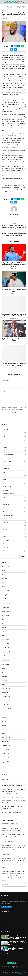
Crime (14, 451)
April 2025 (5, 631)
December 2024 (6, 648)
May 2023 (4, 725)
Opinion (14, 511)
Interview (14, 490)
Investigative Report (14, 493)
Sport (14, 533)
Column (14, 447)
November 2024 (6, 652)
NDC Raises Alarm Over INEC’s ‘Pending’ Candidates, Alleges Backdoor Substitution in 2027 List (14, 800)
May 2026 (4, 578)
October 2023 (5, 705)
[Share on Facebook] (12, 46)
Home (3, 6)
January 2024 (5, 692)
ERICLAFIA (20, 973)
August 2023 (5, 713)
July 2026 (4, 570)
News (8, 6)
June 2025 (4, 623)
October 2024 (5, 656)
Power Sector (14, 522)
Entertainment (14, 461)
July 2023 (4, 717)
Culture (3, 921)
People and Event (14, 515)
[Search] (26, 2)
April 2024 (5, 680)
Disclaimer (14, 966)
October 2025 (5, 607)
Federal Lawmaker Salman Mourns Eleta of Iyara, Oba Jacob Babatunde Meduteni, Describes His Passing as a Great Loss (14, 791)
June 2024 (4, 672)
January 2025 (5, 644)
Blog (14, 436)
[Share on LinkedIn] (18, 46)
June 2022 (4, 770)
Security (14, 529)
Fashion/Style (14, 468)
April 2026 (5, 583)
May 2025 (4, 627)
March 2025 (5, 635)
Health (14, 479)
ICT (14, 483)
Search (23, 557)
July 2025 (4, 619)
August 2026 (5, 566)
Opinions (3, 927)
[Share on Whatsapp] (22, 46)
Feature (14, 472)
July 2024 (4, 668)
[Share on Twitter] (15, 46)
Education (14, 458)
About (20, 966)
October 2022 (5, 754)
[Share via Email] (15, 49)
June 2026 (4, 574)
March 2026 (5, 587)
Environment (14, 465)
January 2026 (5, 595)
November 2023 (6, 701)
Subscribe (12, 967)
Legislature (14, 504)
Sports (14, 536)
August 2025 (5, 615)
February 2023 (6, 737)
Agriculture (14, 433)
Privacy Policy (5, 966)
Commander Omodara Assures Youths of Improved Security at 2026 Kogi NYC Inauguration (14, 852)
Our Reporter (10, 17)
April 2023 (5, 729)
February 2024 (6, 688)
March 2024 (5, 684)
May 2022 (4, 774)
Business (14, 440)
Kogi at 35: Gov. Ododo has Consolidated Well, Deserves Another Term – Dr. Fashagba (14, 865)
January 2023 (5, 741)
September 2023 (6, 709)
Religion (14, 526)
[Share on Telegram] (11, 49)
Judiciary (14, 497)
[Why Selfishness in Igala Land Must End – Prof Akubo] (14, 328)
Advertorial (14, 429)
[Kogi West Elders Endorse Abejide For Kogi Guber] (14, 279)
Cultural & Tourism (14, 454)
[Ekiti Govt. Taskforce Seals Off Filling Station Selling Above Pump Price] (14, 353)
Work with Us (20, 967)
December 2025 (6, 599)
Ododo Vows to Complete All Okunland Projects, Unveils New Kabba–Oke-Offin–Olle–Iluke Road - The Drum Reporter (14, 847)
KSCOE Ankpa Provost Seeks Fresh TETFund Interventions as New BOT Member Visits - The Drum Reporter (13, 873)
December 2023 (6, 697)
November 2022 (6, 749)
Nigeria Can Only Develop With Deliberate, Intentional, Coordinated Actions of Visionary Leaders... (14, 264)
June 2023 (4, 721)
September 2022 (6, 758)
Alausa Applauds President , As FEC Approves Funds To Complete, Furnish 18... (17, 948)
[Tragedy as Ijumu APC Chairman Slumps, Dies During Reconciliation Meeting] (4, 943)
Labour (14, 501)
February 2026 (6, 591)
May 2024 (4, 676)
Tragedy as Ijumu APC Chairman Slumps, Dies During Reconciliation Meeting (17, 943)
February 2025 (6, 640)
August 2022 (5, 762)
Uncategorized (14, 551)
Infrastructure (14, 486)
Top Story (14, 547)
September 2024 (6, 660)
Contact (5, 967)
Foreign (14, 476)
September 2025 (6, 611)
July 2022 (4, 766)
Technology (14, 540)
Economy (3, 923)
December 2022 (6, 745)
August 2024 (5, 664)
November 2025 (6, 603)
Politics (14, 519)
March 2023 (5, 733)
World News (4, 915)
